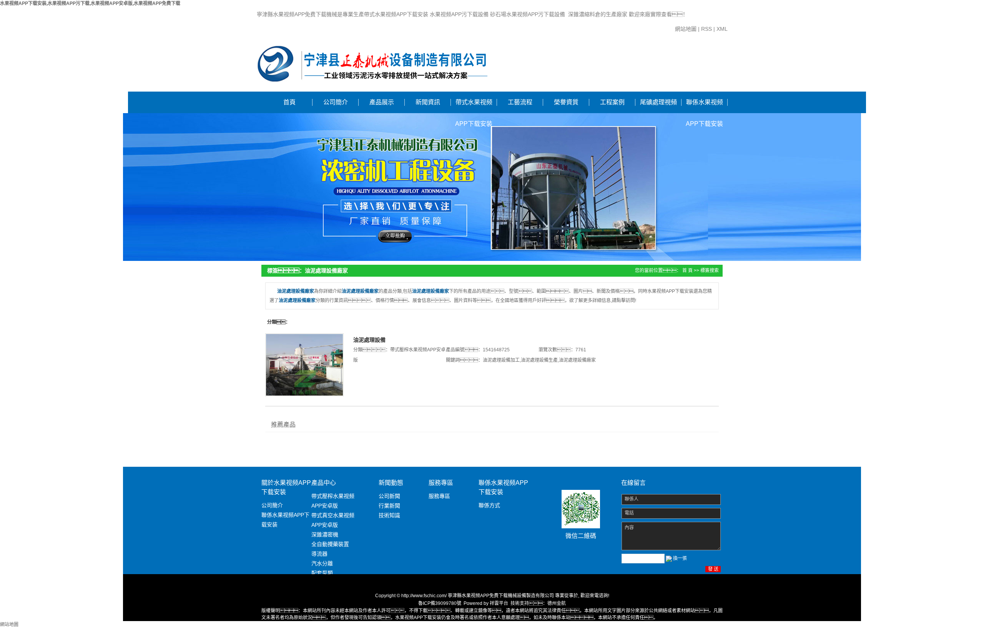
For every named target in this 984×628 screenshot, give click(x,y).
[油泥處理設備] (304, 364)
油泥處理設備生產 (539, 360)
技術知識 (389, 515)
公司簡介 (335, 102)
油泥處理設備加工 (501, 360)
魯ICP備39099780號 (439, 603)
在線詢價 (374, 381)
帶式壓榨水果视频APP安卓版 (332, 501)
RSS (706, 29)
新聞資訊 (428, 102)
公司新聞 (389, 496)
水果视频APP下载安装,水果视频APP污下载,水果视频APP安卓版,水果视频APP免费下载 (90, 3)
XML (722, 29)
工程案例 (612, 102)
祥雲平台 (499, 603)
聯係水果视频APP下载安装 (704, 106)
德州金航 (556, 603)
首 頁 (687, 270)
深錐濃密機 (324, 534)
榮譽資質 (566, 102)
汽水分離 (322, 563)
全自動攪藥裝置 (330, 544)
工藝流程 (520, 102)
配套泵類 (322, 573)
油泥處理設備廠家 (577, 360)
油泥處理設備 (369, 340)
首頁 (289, 102)
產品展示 (381, 102)
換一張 (680, 558)
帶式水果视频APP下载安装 (473, 106)
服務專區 (439, 496)
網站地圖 (685, 29)
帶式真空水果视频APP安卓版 (332, 520)
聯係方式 (489, 505)
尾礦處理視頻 (658, 102)
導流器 (319, 554)
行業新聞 (389, 506)
